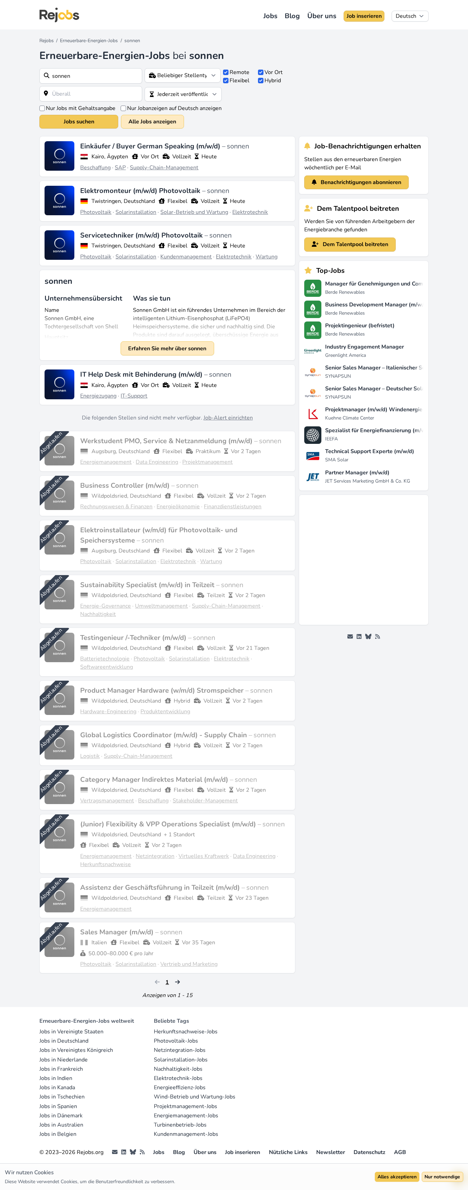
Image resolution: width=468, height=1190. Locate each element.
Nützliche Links (288, 1152)
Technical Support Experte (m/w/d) (369, 451)
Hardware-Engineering (108, 711)
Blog (292, 16)
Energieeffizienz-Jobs (180, 1087)
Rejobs (46, 40)
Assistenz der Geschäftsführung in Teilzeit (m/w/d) (161, 887)
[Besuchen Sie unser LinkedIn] (359, 637)
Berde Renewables (345, 292)
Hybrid (272, 80)
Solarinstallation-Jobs (181, 1060)
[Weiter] (177, 982)
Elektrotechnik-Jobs (178, 1078)
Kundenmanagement (186, 256)
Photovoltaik (95, 212)
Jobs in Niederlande (63, 1060)
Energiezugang (98, 396)
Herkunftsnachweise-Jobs (186, 1031)
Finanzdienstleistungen (232, 506)
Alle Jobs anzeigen (152, 121)
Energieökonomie (178, 506)
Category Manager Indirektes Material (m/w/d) (155, 779)
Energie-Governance (105, 606)
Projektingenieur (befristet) (360, 325)
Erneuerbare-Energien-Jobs (89, 40)
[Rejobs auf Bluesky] (368, 637)
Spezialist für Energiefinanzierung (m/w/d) (379, 430)
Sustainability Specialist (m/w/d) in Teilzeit (148, 585)
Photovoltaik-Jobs (176, 1041)
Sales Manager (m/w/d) (117, 932)
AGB (400, 1152)
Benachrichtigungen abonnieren (360, 182)
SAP (120, 167)
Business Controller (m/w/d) (125, 485)
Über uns (321, 16)
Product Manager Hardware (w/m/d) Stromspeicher (162, 690)
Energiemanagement (106, 462)
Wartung (267, 256)
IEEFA (331, 439)
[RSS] (377, 637)
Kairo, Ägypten (109, 156)
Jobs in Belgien (57, 1134)
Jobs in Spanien (58, 1106)
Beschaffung (95, 167)
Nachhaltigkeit (98, 614)
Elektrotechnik (250, 212)
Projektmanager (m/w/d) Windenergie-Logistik (385, 409)
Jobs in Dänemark (61, 1115)
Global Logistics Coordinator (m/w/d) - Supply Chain (164, 735)
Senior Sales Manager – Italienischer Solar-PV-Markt (392, 368)
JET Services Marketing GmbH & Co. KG (367, 481)
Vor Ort (273, 72)
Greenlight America (345, 355)
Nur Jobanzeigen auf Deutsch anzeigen (174, 108)
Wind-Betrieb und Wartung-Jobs (194, 1097)
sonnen (238, 146)
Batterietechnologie (105, 659)
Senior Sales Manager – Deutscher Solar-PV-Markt (389, 388)
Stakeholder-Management (205, 800)
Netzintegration (155, 856)
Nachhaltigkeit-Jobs (178, 1069)
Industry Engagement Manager (364, 347)
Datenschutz (369, 1152)
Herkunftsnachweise (105, 864)
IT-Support (134, 396)
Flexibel (239, 80)
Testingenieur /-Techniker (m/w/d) (134, 637)
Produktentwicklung (165, 711)
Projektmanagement (207, 462)
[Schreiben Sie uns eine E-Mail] (350, 637)
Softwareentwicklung (106, 667)
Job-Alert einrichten (228, 418)
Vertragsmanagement (107, 800)
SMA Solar (336, 460)
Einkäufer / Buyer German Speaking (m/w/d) (151, 146)
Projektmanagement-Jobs (185, 1106)
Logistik (90, 756)
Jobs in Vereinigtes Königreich (76, 1050)
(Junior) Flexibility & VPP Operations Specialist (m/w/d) (169, 824)
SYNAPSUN (338, 376)
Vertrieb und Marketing (189, 964)
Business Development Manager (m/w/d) (377, 304)
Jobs (270, 16)
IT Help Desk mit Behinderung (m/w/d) (142, 374)
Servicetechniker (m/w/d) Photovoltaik (142, 235)
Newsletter (330, 1152)
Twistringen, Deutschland (123, 201)
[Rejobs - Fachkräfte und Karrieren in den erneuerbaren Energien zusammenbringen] (59, 15)
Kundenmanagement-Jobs (186, 1134)
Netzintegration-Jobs (180, 1050)
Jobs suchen (79, 121)
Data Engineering (157, 462)
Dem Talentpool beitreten (354, 244)
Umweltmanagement (161, 606)
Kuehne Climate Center (349, 418)
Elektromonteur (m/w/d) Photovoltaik (141, 190)
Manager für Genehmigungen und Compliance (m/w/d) (394, 284)
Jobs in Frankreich (61, 1069)
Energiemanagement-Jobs (186, 1115)
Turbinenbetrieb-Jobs (180, 1125)
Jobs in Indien (55, 1078)
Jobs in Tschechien (62, 1097)
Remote (239, 72)
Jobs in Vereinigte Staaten (71, 1031)
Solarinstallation (135, 212)
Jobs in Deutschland (63, 1041)
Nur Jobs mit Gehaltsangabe (80, 108)
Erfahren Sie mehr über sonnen (167, 348)
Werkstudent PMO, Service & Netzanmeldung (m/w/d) (167, 441)
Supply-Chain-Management (164, 167)
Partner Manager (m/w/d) (357, 472)
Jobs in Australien (61, 1125)
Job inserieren (364, 16)
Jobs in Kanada (57, 1087)
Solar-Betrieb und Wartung (194, 212)
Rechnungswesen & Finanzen (116, 506)
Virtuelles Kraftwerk (203, 856)
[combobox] (90, 76)
